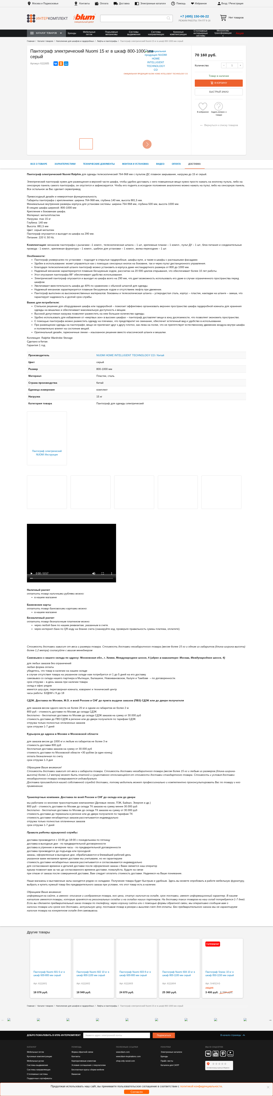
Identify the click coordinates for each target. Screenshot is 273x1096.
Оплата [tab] (176, 164)
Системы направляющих (156, 33)
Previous (3, 1019)
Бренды (72, 33)
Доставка (124, 3)
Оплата (104, 3)
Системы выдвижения (133, 33)
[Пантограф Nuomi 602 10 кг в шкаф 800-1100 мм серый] (94, 955)
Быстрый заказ (218, 92)
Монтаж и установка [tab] (135, 164)
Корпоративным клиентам (84, 1061)
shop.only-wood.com (125, 1061)
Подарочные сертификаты (39, 1078)
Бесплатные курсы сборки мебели (88, 1069)
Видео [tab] (160, 164)
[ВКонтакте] (55, 63)
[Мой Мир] (66, 63)
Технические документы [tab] (99, 164)
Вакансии (76, 1074)
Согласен (137, 1091)
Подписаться (164, 1035)
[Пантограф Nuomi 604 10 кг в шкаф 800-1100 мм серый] (179, 955)
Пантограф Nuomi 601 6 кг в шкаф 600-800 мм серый (49, 974)
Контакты (84, 3)
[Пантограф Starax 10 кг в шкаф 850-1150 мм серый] (222, 955)
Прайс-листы (167, 1061)
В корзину (220, 83)
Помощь (181, 3)
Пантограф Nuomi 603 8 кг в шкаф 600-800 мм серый (135, 974)
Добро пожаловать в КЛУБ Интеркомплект (54, 1035)
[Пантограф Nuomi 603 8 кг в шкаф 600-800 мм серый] (136, 955)
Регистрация (236, 3)
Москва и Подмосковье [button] (45, 3)
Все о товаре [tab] (38, 164)
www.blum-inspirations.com (128, 1056)
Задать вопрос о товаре (219, 112)
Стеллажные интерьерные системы (201, 33)
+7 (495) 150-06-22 (194, 16)
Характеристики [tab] (65, 164)
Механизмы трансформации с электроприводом (223, 34)
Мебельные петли (89, 33)
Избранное (201, 3)
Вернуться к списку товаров (219, 125)
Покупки (166, 1047)
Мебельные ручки (35, 1061)
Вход (224, 3)
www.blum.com (123, 1052)
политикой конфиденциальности (201, 1086)
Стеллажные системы (37, 1074)
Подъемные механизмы (111, 33)
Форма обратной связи (82, 1052)
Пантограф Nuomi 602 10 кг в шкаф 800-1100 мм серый (93, 974)
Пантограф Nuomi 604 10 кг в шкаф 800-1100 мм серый (178, 974)
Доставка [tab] (194, 164)
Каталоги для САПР (170, 1065)
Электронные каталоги (153, 3)
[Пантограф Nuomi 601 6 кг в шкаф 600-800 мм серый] (50, 955)
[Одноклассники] (61, 63)
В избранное (203, 112)
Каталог (31, 1047)
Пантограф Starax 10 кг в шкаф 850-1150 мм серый (219, 974)
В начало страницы (231, 1035)
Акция (240, 33)
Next (270, 1019)
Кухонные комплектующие (178, 33)
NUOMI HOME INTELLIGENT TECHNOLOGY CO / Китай (130, 355)
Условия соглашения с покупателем (89, 1065)
